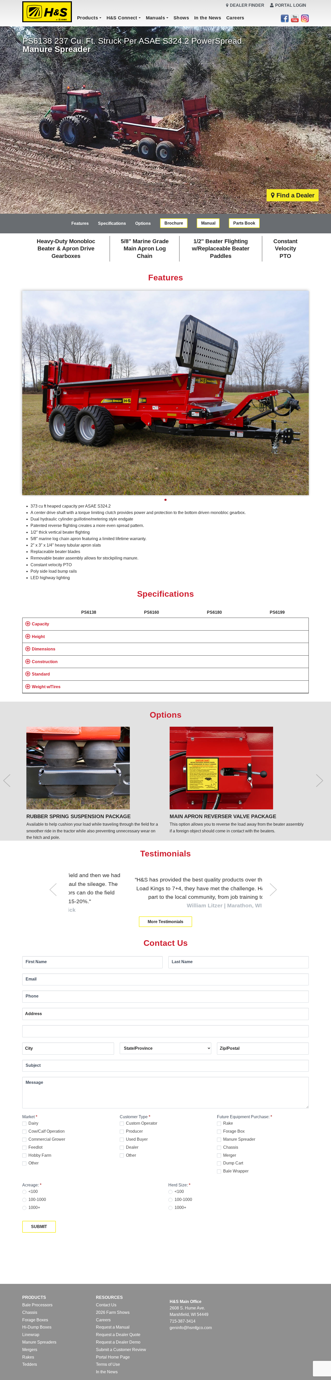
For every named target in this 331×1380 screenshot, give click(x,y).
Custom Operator (141, 1123)
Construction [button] (45, 662)
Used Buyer (136, 1139)
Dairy (32, 1123)
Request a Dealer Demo (118, 1342)
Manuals (155, 17)
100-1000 (36, 1199)
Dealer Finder (247, 5)
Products (87, 17)
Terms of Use (108, 1364)
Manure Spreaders (39, 1342)
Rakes (28, 1357)
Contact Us (106, 1305)
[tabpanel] (165, 393)
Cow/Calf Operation (46, 1131)
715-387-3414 (182, 1321)
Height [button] (38, 636)
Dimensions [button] (43, 649)
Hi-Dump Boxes (36, 1327)
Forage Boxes (35, 1320)
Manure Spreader (238, 1139)
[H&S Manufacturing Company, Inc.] (47, 11)
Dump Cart (232, 1163)
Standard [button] (41, 674)
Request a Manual (113, 1327)
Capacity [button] (40, 624)
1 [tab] (165, 500)
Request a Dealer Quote (118, 1334)
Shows (181, 17)
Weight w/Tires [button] (46, 687)
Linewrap (30, 1334)
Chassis (230, 1147)
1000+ (33, 1207)
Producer (134, 1131)
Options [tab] (143, 223)
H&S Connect (122, 17)
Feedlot (34, 1147)
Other (33, 1163)
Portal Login (290, 5)
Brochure (173, 223)
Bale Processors (37, 1305)
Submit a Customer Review (121, 1349)
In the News (207, 17)
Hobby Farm (39, 1155)
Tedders (29, 1364)
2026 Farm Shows (113, 1312)
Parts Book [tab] (244, 223)
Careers (235, 17)
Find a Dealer (295, 195)
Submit (39, 1226)
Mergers (29, 1349)
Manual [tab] (208, 223)
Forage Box (233, 1131)
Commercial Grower (46, 1139)
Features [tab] (80, 223)
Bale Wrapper (235, 1171)
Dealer (131, 1147)
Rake (227, 1123)
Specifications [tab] (112, 223)
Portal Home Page (113, 1357)
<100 (32, 1191)
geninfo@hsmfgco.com (191, 1327)
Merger (229, 1155)
